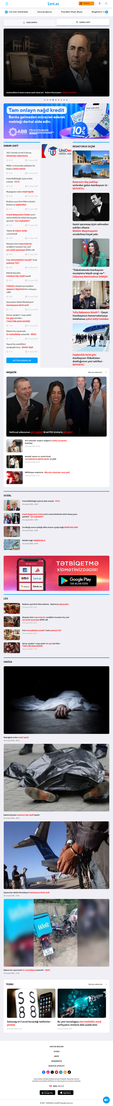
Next (106, 12)
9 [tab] (67, 100)
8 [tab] (64, 100)
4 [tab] (53, 100)
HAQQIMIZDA (56, 1061)
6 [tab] (58, 100)
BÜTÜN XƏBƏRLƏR (22, 360)
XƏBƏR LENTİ (11, 145)
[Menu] (7, 3)
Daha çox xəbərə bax (95, 372)
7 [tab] (61, 100)
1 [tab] (44, 100)
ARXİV (56, 1056)
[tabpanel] (56, 62)
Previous (6, 12)
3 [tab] (50, 100)
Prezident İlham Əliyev (43, 12)
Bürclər (91, 12)
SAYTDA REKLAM (56, 1046)
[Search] (106, 3)
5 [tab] (56, 100)
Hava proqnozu (15, 12)
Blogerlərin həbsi (71, 12)
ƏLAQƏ (56, 1051)
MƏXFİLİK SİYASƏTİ (56, 1066)
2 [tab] (47, 100)
